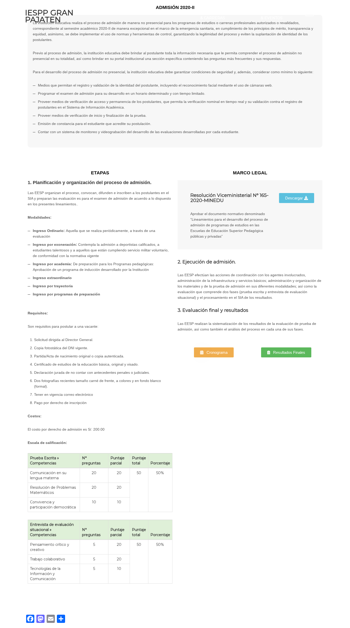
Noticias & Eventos (272, 15)
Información (178, 12)
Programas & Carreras (213, 15)
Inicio (114, 12)
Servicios (243, 12)
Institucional (142, 12)
